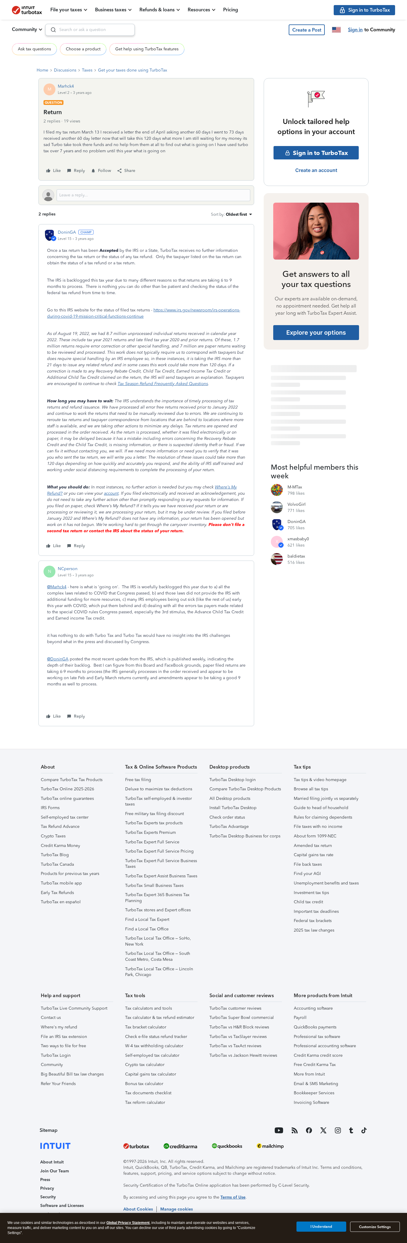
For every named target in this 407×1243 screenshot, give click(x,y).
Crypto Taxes (53, 836)
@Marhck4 (56, 586)
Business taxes (110, 10)
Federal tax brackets (313, 920)
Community (24, 29)
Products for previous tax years (70, 873)
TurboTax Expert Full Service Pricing (159, 851)
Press (45, 1179)
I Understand (321, 1227)
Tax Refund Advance (60, 826)
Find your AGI (307, 873)
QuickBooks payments (315, 1027)
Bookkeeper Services (314, 1092)
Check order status (227, 817)
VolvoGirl (297, 504)
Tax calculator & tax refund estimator (159, 1017)
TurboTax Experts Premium (150, 832)
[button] (307, 29)
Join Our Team (54, 1171)
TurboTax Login (56, 1055)
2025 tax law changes (314, 930)
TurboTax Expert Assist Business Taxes (161, 876)
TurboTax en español (61, 901)
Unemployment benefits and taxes (326, 883)
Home (42, 70)
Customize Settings (375, 1227)
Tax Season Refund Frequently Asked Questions (163, 383)
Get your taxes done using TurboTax (132, 70)
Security (48, 1196)
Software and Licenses (62, 1205)
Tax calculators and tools (148, 1008)
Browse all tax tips (311, 789)
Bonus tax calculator (144, 1083)
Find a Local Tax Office (147, 929)
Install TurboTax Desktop (233, 807)
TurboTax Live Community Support (74, 1008)
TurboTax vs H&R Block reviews (239, 1027)
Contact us (51, 1017)
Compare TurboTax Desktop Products (245, 789)
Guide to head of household (321, 807)
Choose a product (83, 49)
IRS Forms (50, 807)
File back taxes (308, 864)
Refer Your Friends (58, 1083)
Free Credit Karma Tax (315, 1064)
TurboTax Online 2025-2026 (67, 789)
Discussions (65, 70)
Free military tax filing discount (154, 813)
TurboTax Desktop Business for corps (244, 836)
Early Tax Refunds (57, 892)
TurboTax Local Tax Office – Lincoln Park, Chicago (159, 971)
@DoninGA (58, 659)
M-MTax (295, 487)
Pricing (230, 10)
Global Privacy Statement (128, 1223)
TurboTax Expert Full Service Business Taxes (161, 863)
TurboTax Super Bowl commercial (241, 1017)
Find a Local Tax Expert (147, 919)
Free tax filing (138, 779)
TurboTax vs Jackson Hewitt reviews (243, 1055)
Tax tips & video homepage (320, 779)
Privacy (47, 1188)
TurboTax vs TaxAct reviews (235, 1045)
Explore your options (316, 332)
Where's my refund (59, 1027)
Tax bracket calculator (145, 1027)
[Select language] (336, 30)
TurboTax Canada (57, 864)
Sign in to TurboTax (320, 152)
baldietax (296, 556)
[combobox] (90, 30)
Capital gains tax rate (313, 854)
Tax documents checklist (148, 1092)
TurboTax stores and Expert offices (158, 910)
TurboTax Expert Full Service (152, 842)
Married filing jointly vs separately (326, 798)
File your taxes (66, 10)
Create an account (316, 170)
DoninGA (67, 232)
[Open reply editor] (146, 195)
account (111, 493)
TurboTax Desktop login (232, 779)
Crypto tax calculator (144, 1064)
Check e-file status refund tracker (156, 1036)
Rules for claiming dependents (323, 817)
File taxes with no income (318, 826)
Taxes (87, 70)
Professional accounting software (325, 1045)
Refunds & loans (157, 10)
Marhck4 (66, 86)
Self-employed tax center (64, 817)
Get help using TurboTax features (146, 49)
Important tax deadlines (316, 911)
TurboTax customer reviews (235, 1008)
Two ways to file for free (63, 1045)
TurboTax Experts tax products (154, 822)
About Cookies (138, 1209)
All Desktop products (229, 798)
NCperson (67, 568)
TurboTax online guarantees (67, 798)
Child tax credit (308, 901)
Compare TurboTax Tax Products (71, 779)
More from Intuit (309, 1074)
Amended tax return (313, 845)
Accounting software (313, 1008)
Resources (199, 10)
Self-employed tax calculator (152, 1055)
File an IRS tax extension (64, 1036)
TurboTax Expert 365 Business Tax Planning (157, 897)
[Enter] (51, 30)
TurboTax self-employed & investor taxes (158, 801)
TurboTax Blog (55, 854)
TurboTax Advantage (229, 826)
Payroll (300, 1017)
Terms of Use (233, 1197)
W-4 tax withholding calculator (154, 1045)
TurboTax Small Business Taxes (154, 885)
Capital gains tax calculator (150, 1074)
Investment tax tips (311, 892)
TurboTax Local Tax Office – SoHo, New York (158, 941)
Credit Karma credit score (318, 1055)
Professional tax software (317, 1036)
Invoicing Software (311, 1102)
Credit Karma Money (60, 845)
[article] (146, 390)
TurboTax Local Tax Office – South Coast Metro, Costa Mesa (157, 956)
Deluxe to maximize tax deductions (158, 789)
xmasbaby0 (298, 538)
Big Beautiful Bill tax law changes (72, 1074)
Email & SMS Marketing (316, 1083)
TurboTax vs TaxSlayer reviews (238, 1036)
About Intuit (52, 1162)
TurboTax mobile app (61, 883)
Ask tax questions (34, 49)
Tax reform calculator (145, 1102)
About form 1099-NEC (315, 836)
